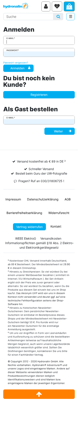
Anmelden (17, 68)
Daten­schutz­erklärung (42, 199)
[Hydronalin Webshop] (21, 6)
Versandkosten (50, 238)
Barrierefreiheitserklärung (24, 213)
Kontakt (55, 226)
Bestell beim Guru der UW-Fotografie (41, 173)
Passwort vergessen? (15, 62)
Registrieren (39, 94)
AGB (68, 199)
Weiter (58, 131)
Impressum (13, 199)
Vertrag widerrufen (29, 227)
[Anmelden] (45, 6)
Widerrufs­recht (58, 213)
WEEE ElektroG (25, 238)
